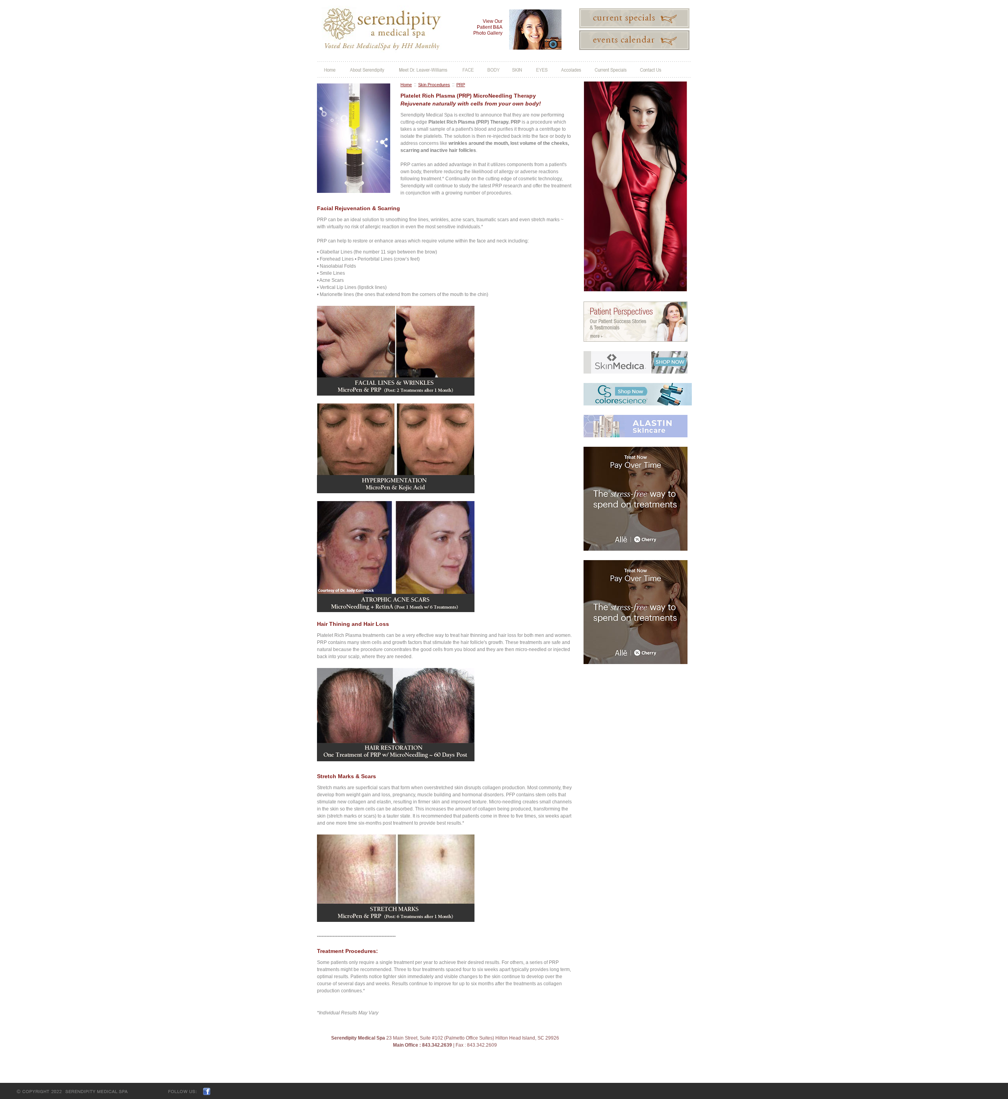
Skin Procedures (434, 84)
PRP (460, 84)
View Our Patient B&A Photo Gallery (487, 27)
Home (406, 84)
